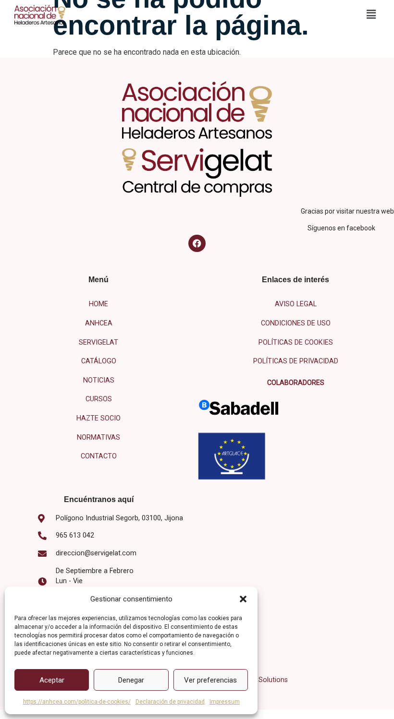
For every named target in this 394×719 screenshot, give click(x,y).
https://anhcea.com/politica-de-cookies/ (77, 701)
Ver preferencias (210, 680)
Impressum (224, 701)
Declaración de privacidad (170, 701)
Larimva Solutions (260, 680)
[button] (243, 599)
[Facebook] (197, 243)
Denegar (131, 680)
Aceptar (51, 680)
